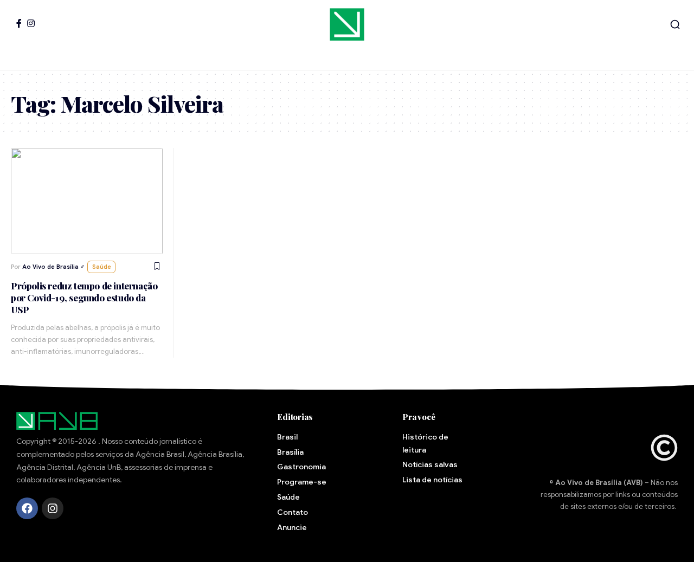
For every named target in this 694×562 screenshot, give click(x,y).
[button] (675, 24)
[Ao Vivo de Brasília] (347, 24)
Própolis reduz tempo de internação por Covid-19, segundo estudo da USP (84, 297)
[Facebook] (19, 23)
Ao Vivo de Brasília (50, 266)
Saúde (101, 266)
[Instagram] (30, 23)
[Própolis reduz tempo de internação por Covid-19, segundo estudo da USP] (87, 201)
